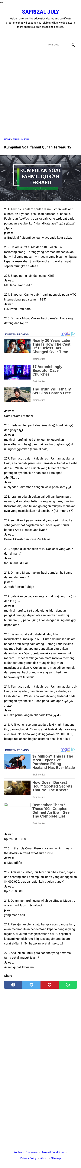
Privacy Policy (28, 1158)
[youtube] (45, 35)
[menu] (6, 45)
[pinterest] (49, 985)
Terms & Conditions (53, 1152)
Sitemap (56, 1158)
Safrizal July (40, 12)
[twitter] (36, 35)
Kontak (18, 1152)
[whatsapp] (68, 985)
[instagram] (54, 35)
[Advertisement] (40, 93)
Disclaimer (32, 1152)
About (43, 1158)
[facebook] (27, 35)
